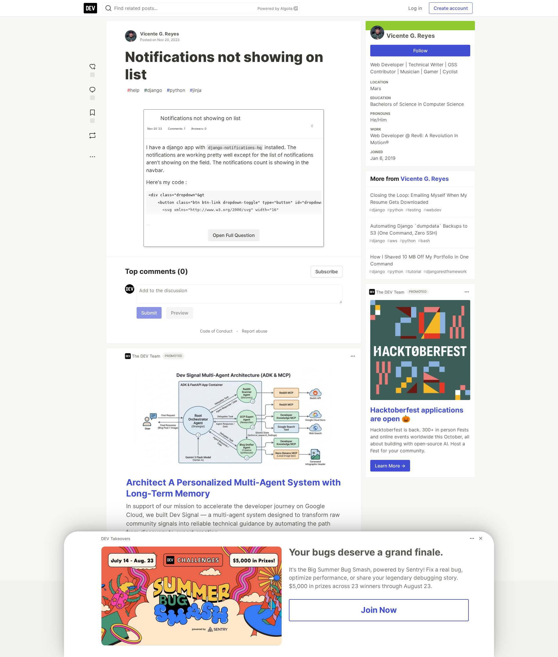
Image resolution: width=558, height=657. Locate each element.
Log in (415, 8)
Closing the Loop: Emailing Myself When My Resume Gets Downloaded (418, 202)
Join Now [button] (379, 610)
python (176, 90)
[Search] (108, 8)
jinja (195, 90)
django (153, 90)
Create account (451, 8)
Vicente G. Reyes (159, 34)
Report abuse (254, 330)
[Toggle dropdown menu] (352, 356)
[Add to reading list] (92, 115)
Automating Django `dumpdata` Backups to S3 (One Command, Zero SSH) (418, 233)
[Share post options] (92, 157)
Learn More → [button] (390, 466)
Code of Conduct (216, 330)
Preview (179, 313)
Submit (149, 313)
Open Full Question (234, 235)
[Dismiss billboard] (481, 538)
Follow (420, 50)
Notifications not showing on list (200, 118)
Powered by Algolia (275, 8)
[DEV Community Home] (90, 8)
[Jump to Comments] (92, 92)
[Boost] (92, 135)
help (133, 90)
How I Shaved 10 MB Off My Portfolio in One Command (418, 264)
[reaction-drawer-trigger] (92, 69)
